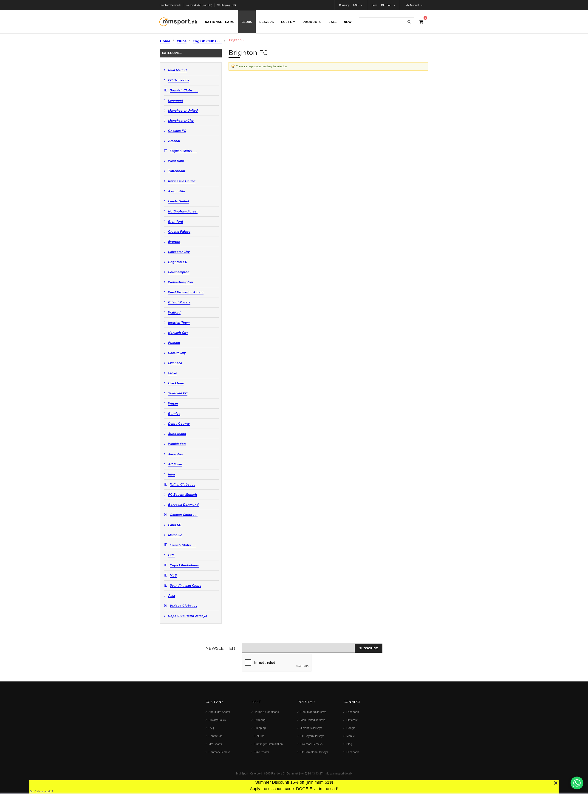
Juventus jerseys (311, 728)
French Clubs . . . (183, 545)
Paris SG (174, 525)
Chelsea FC (177, 131)
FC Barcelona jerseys (314, 752)
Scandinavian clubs (185, 585)
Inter (171, 474)
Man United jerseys (312, 720)
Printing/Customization (268, 744)
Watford (174, 312)
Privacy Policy (217, 720)
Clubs (182, 41)
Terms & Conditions (266, 712)
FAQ (211, 728)
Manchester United (183, 110)
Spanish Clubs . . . (184, 90)
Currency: (344, 5)
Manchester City (181, 120)
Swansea (175, 363)
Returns (259, 736)
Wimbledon (177, 444)
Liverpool (175, 100)
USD (356, 5)
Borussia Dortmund (183, 504)
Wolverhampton (180, 282)
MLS (173, 575)
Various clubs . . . (183, 606)
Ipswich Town (179, 322)
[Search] (409, 22)
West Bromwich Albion (186, 292)
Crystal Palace (179, 231)
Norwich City (178, 332)
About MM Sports (219, 712)
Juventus (175, 454)
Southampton (178, 272)
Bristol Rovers (179, 302)
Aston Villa (176, 191)
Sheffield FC (177, 393)
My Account (412, 5)
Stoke (172, 373)
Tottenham (176, 171)
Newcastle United (181, 181)
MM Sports (215, 744)
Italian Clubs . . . (182, 484)
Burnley (174, 413)
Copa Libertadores (184, 565)
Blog (349, 744)
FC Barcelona (178, 80)
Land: (375, 5)
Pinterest (351, 720)
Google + (352, 728)
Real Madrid (177, 70)
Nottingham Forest (183, 211)
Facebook (352, 712)
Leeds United (178, 201)
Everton (174, 241)
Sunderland (177, 433)
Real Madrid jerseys (313, 712)
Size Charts (261, 752)
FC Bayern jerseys (312, 736)
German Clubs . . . (184, 515)
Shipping (260, 728)
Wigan (173, 403)
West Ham (176, 161)
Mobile (350, 736)
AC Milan (175, 464)
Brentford (175, 221)
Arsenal (174, 141)
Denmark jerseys (219, 752)
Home (165, 41)
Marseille (175, 535)
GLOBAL (386, 5)
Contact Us (215, 736)
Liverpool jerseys (311, 744)
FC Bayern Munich (182, 494)
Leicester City (179, 252)
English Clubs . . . (207, 41)
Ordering (260, 720)
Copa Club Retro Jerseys (187, 616)
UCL (171, 555)
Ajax (171, 595)
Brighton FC (177, 262)
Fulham (174, 343)
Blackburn (176, 383)
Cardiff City (177, 353)
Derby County (179, 423)
